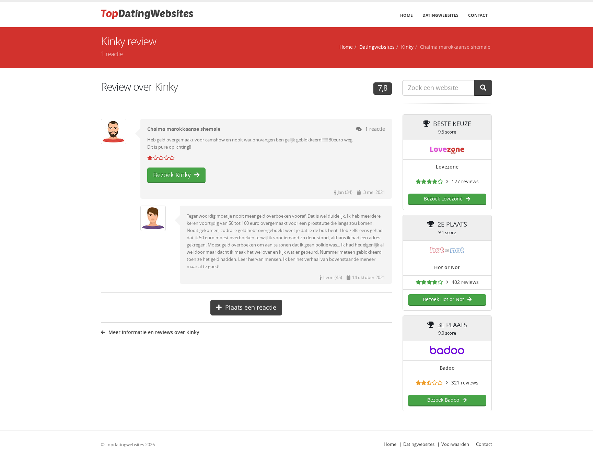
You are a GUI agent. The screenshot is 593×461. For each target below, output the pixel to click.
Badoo (447, 368)
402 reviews (465, 282)
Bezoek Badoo (443, 400)
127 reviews (465, 182)
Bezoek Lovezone (443, 199)
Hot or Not (447, 267)
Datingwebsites (440, 15)
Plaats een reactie (250, 307)
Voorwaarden (455, 444)
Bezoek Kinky (172, 175)
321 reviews (464, 383)
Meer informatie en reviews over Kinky (153, 332)
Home (406, 15)
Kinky (407, 47)
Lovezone (447, 167)
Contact (478, 15)
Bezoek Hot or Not (443, 299)
